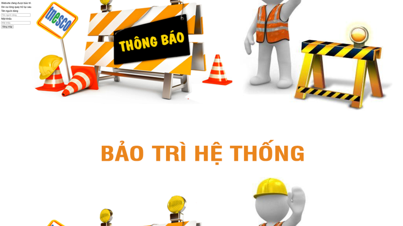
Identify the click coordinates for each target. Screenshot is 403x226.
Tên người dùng (9, 10)
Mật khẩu (6, 18)
